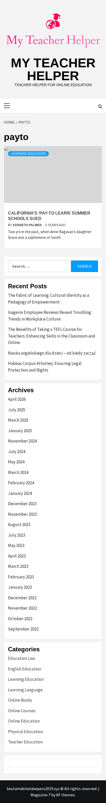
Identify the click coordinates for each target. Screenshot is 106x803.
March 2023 (18, 566)
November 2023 (22, 514)
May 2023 (16, 545)
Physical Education (25, 731)
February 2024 (21, 483)
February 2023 (21, 577)
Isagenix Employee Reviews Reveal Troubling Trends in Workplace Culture (49, 315)
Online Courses (22, 711)
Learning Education (28, 153)
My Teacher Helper (53, 69)
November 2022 (22, 608)
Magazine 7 (40, 794)
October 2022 (20, 618)
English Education (24, 669)
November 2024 (22, 441)
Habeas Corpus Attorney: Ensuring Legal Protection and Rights (45, 366)
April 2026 (17, 399)
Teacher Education (25, 742)
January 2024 (20, 493)
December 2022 (22, 598)
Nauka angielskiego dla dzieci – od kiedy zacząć (52, 353)
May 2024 (16, 462)
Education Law (21, 658)
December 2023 (22, 503)
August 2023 (19, 524)
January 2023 (20, 587)
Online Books (20, 700)
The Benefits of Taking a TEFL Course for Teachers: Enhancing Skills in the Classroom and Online (51, 335)
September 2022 (23, 629)
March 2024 (18, 472)
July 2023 (16, 535)
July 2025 (16, 410)
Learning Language (25, 690)
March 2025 (18, 420)
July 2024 (16, 451)
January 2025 (20, 430)
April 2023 (17, 556)
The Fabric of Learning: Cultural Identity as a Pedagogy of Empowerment (48, 298)
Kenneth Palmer (27, 225)
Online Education (24, 721)
